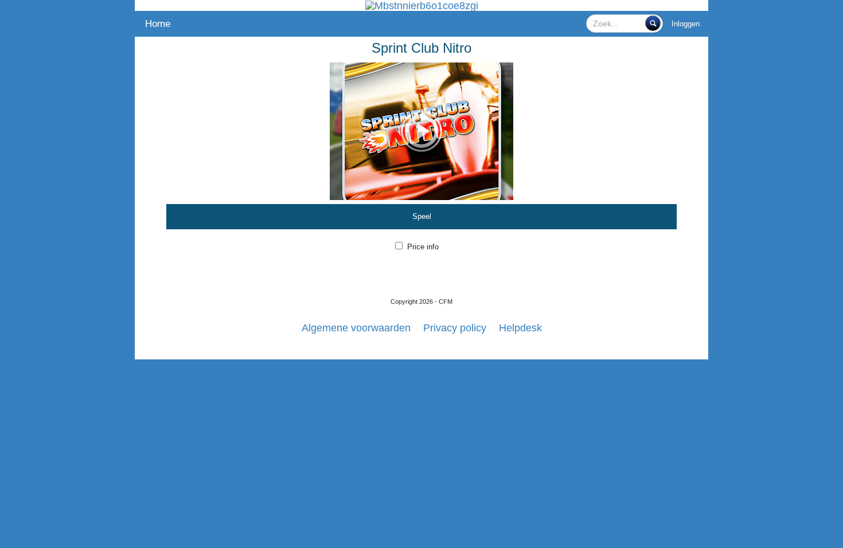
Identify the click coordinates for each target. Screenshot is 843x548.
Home (157, 23)
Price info (423, 246)
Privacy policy (454, 328)
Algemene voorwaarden (356, 328)
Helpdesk (520, 328)
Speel (421, 216)
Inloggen (686, 23)
